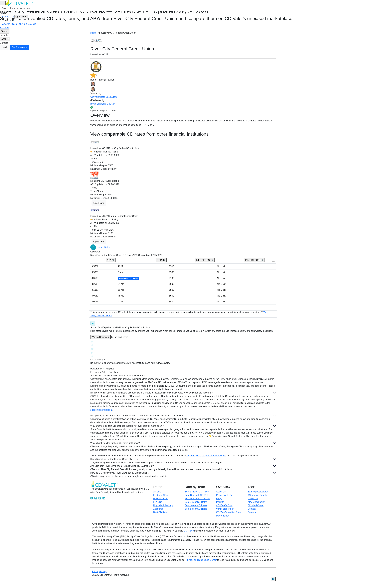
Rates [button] (3, 13)
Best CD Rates (160, 512)
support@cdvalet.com (101, 410)
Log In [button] (5, 47)
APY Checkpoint (256, 502)
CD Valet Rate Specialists (103, 97)
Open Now (20, 16)
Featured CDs (13, 16)
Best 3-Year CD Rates (196, 502)
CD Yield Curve (255, 505)
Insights (4, 35)
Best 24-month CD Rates (197, 498)
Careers (252, 512)
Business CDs (160, 498)
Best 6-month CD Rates (197, 491)
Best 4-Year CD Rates (196, 505)
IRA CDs (4, 24)
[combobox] (183, 8)
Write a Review (101, 337)
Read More (149, 125)
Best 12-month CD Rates (197, 495)
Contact (4, 43)
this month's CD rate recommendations (206, 455)
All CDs (13, 24)
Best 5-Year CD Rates (196, 509)
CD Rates (189, 531)
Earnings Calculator (258, 491)
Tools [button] (4, 31)
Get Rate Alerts (19, 47)
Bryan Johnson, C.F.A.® (102, 104)
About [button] (4, 39)
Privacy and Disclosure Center (201, 560)
